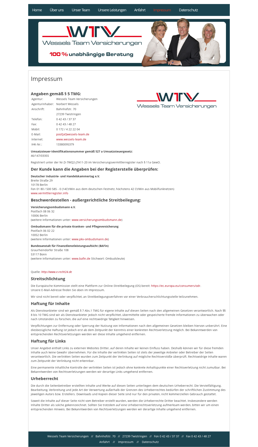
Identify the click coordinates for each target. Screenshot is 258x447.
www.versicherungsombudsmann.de (97, 220)
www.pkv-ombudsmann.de (90, 239)
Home (37, 9)
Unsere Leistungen (112, 9)
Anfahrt (139, 9)
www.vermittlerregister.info (49, 193)
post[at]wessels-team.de (72, 134)
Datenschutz (188, 9)
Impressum (162, 9)
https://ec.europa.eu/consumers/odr (175, 286)
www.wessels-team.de (71, 139)
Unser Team (81, 9)
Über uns (57, 9)
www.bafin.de (81, 258)
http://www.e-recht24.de (56, 272)
